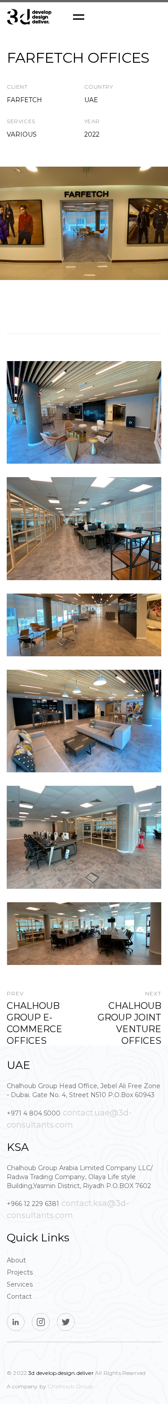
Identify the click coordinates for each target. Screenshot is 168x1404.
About (16, 1260)
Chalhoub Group (70, 1386)
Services (20, 1284)
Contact (19, 1296)
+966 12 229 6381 (33, 1204)
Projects (20, 1272)
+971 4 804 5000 (33, 1113)
